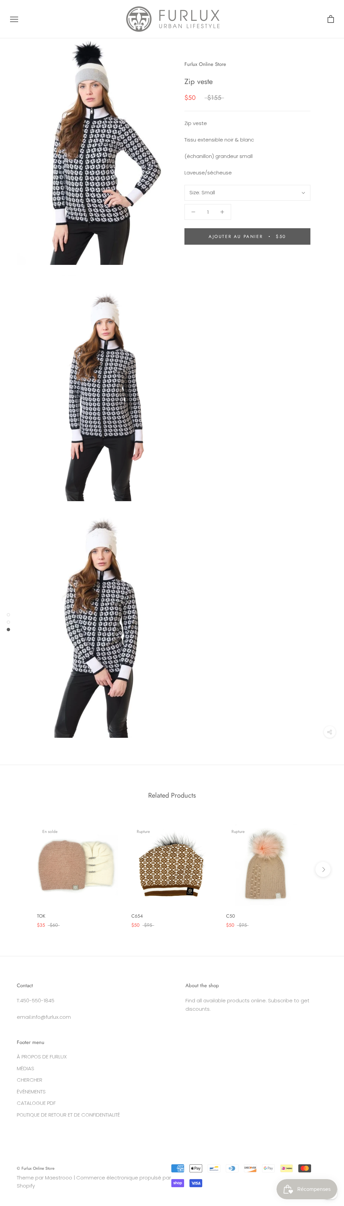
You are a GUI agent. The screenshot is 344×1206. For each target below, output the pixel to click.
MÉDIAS (25, 1068)
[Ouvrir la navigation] (14, 19)
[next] (323, 869)
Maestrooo (58, 1177)
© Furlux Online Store (35, 1168)
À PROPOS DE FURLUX (42, 1056)
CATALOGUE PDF (36, 1103)
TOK (41, 916)
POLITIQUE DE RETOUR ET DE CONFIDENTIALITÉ (68, 1114)
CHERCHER (29, 1079)
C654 (137, 916)
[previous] (21, 869)
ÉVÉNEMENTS (31, 1091)
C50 (230, 916)
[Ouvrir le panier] (331, 19)
